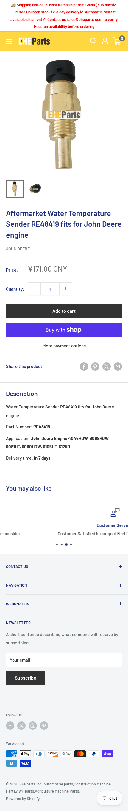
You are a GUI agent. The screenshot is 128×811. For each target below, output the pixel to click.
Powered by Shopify (23, 798)
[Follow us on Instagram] (33, 725)
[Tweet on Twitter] (106, 366)
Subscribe (25, 677)
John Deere (18, 248)
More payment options (64, 345)
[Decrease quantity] (34, 289)
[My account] (105, 41)
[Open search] (93, 41)
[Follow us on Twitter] (21, 725)
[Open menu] (9, 41)
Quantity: (15, 289)
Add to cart (64, 311)
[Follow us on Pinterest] (44, 725)
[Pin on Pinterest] (95, 366)
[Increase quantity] (66, 289)
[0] (117, 41)
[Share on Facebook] (84, 366)
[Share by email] (118, 366)
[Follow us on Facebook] (10, 725)
